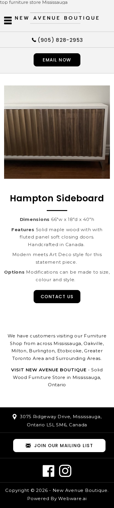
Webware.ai (72, 498)
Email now (57, 60)
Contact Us (57, 297)
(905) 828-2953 (60, 40)
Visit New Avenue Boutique (49, 370)
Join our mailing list (63, 445)
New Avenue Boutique (80, 490)
